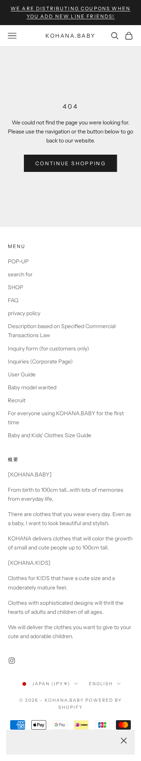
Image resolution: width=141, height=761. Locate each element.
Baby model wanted (32, 387)
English (101, 683)
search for (20, 274)
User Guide (22, 374)
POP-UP (18, 261)
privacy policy (24, 313)
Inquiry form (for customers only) (48, 348)
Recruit (16, 400)
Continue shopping (70, 163)
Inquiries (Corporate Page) (40, 361)
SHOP (15, 287)
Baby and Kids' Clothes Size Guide (49, 435)
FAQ (13, 300)
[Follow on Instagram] (12, 660)
